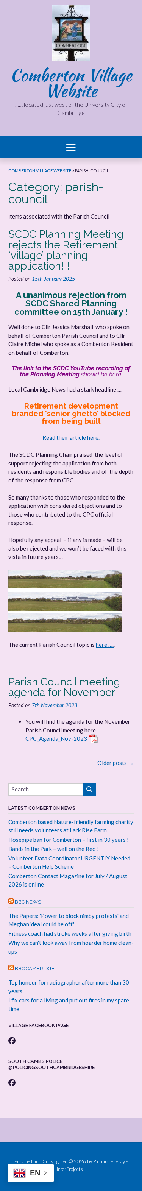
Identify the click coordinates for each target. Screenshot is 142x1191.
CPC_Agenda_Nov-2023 (56, 738)
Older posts (115, 762)
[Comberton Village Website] (71, 35)
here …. (105, 644)
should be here (101, 374)
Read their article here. (71, 437)
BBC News (28, 902)
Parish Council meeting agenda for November (64, 687)
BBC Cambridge (35, 968)
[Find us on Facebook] (12, 1040)
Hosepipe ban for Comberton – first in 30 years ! (68, 839)
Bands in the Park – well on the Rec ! (53, 848)
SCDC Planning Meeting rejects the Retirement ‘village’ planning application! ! (65, 250)
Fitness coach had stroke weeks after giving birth (69, 933)
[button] (71, 147)
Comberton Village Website (71, 83)
